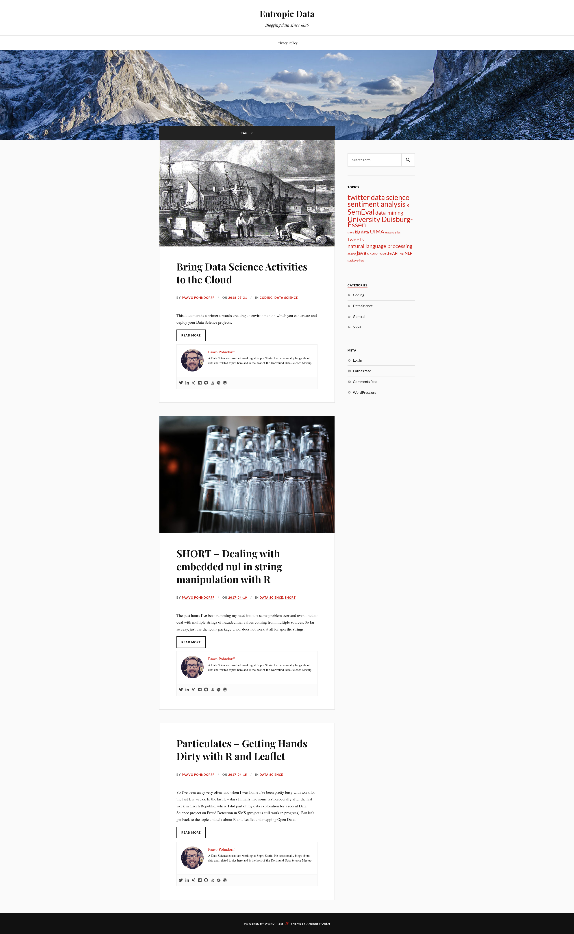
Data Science (286, 297)
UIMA (377, 231)
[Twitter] (181, 383)
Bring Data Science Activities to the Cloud (241, 273)
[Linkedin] (187, 383)
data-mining (389, 212)
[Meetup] (219, 383)
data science (390, 197)
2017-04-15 (237, 774)
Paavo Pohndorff (198, 297)
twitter (359, 197)
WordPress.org (364, 392)
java (361, 252)
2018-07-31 (237, 297)
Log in (357, 360)
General (359, 316)
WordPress (274, 923)
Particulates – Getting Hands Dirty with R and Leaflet (241, 749)
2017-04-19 (237, 597)
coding (352, 253)
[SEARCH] (408, 160)
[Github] (206, 383)
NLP (408, 253)
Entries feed (362, 371)
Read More (191, 335)
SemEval (361, 212)
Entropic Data (287, 13)
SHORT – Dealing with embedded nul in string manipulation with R (229, 566)
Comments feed (365, 381)
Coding (266, 297)
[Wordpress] (225, 383)
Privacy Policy (287, 42)
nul (402, 253)
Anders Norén (318, 923)
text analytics (392, 232)
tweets (356, 239)
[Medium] (200, 383)
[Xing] (193, 383)
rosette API (389, 253)
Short (290, 597)
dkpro (372, 253)
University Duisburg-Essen (380, 222)
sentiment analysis (376, 204)
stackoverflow (356, 260)
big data (362, 231)
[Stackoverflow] (212, 383)
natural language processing (380, 246)
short (351, 232)
